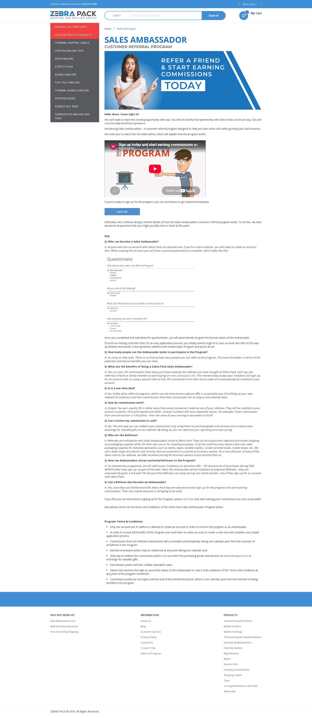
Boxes (227, 658)
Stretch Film (231, 664)
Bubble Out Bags (233, 631)
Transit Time (148, 648)
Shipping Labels (233, 675)
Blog (143, 626)
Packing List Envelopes (237, 669)
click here (188, 499)
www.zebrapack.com (182, 375)
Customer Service (151, 631)
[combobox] (177, 15)
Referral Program (151, 653)
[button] (250, 4)
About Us (146, 620)
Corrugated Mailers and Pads (241, 685)
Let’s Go (122, 211)
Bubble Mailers (232, 626)
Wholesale (230, 691)
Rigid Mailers (231, 653)
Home (108, 28)
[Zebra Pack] (74, 15)
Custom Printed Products (238, 620)
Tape (227, 680)
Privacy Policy (149, 637)
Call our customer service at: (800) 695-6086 (73, 4)
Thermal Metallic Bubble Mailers (242, 637)
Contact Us (147, 642)
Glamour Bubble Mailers (238, 642)
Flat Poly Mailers (233, 648)
